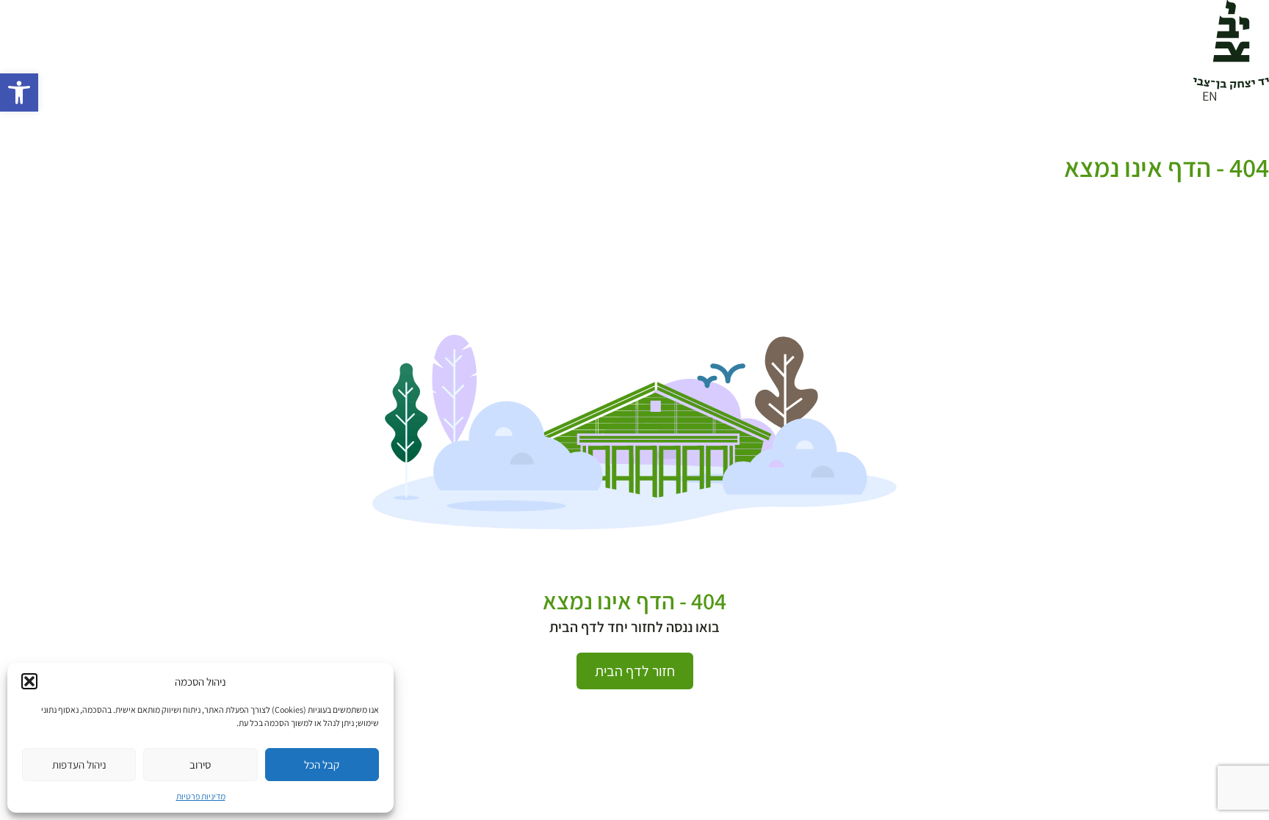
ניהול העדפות (79, 765)
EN (1210, 95)
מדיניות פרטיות (200, 796)
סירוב (200, 765)
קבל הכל (321, 765)
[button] (19, 92)
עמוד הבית (1245, 148)
